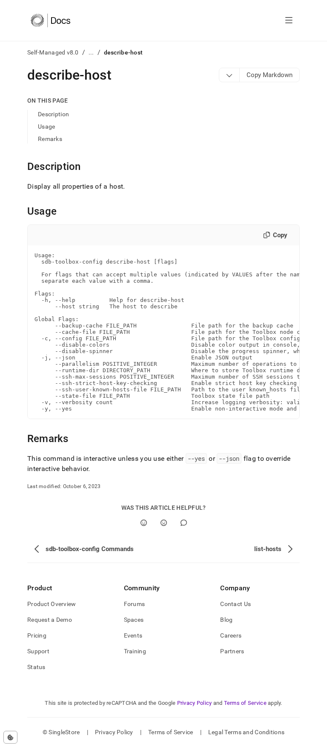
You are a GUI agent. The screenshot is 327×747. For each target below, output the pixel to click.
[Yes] (144, 523)
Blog (226, 619)
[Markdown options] (229, 75)
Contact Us (235, 603)
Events (133, 635)
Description (53, 114)
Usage (46, 126)
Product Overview (51, 603)
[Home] (50, 20)
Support (38, 651)
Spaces (134, 619)
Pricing (36, 635)
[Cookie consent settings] (10, 737)
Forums (134, 603)
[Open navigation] (289, 20)
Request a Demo (49, 619)
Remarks (50, 138)
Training (135, 651)
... (91, 52)
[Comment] (184, 523)
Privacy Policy (194, 703)
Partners (232, 651)
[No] (164, 523)
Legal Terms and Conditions (246, 732)
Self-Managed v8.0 (53, 52)
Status (36, 667)
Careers (230, 635)
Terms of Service (245, 703)
